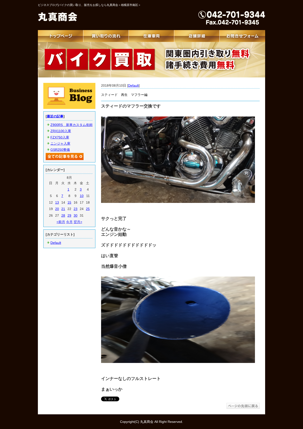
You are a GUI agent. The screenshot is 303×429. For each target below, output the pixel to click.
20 (57, 209)
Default (133, 85)
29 (69, 215)
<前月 (61, 222)
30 (75, 215)
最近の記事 (55, 116)
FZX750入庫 (59, 137)
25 (88, 209)
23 (75, 209)
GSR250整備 (60, 150)
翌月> (78, 222)
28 (63, 215)
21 (63, 209)
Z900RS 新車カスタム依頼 (71, 125)
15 (69, 202)
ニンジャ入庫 (60, 143)
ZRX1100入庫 (60, 131)
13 (57, 202)
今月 (69, 222)
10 (82, 196)
